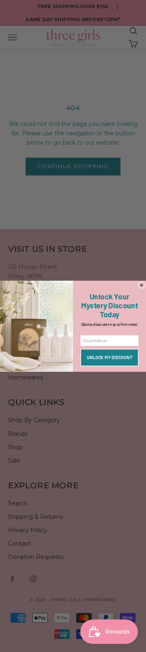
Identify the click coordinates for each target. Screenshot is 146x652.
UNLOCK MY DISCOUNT (110, 357)
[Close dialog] (142, 285)
